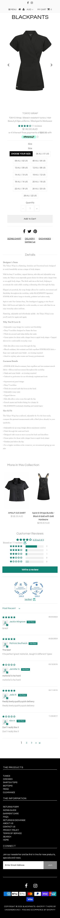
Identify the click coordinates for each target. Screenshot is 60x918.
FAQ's (5, 817)
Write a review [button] (30, 569)
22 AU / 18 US (21, 189)
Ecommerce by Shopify (43, 910)
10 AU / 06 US (21, 168)
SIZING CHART (14, 239)
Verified (28, 599)
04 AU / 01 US (42, 154)
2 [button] (26, 743)
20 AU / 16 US (38, 182)
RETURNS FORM (11, 807)
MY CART (44, 9)
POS (24, 910)
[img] (8, 617)
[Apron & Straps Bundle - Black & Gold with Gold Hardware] (43, 502)
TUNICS (6, 776)
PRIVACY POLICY (11, 830)
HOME (6, 840)
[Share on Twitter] (29, 232)
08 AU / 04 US (38, 161)
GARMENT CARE (11, 813)
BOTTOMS (7, 786)
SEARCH (7, 837)
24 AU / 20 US (38, 189)
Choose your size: (21, 154)
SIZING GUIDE (9, 810)
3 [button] (31, 743)
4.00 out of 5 (38, 540)
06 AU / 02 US (21, 161)
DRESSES (7, 779)
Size (30, 144)
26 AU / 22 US (30, 196)
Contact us (30, 242)
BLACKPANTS (30, 17)
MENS (6, 789)
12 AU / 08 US (38, 168)
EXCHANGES (45, 239)
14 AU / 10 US (21, 175)
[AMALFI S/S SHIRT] (16, 508)
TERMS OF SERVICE (12, 833)
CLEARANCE (9, 792)
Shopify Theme (45, 906)
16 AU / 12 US (38, 175)
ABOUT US (8, 823)
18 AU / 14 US (21, 182)
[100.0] (20, 588)
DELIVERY (30, 239)
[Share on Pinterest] (35, 232)
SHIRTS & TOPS (10, 782)
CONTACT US (9, 827)
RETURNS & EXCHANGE (14, 820)
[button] (25, 126)
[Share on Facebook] (24, 232)
